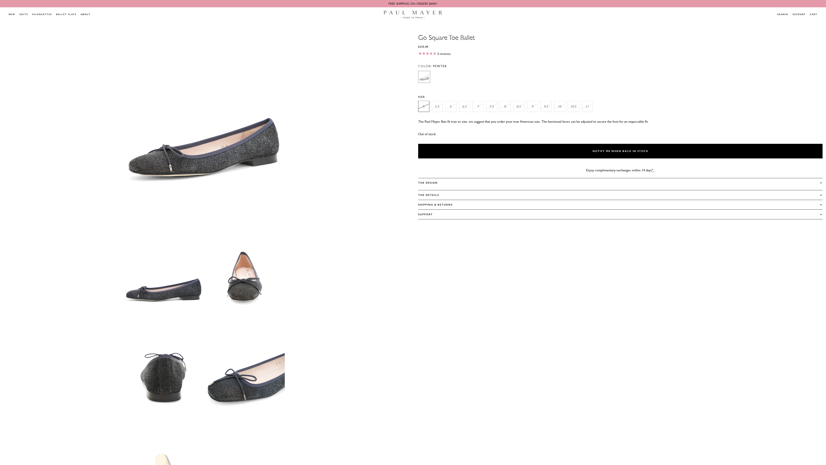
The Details (428, 195)
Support (425, 214)
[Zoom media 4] (163, 375)
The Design (428, 182)
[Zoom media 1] (204, 122)
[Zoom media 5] (244, 375)
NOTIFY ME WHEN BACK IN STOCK (620, 151)
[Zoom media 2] (163, 274)
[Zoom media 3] (244, 274)
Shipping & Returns (435, 204)
